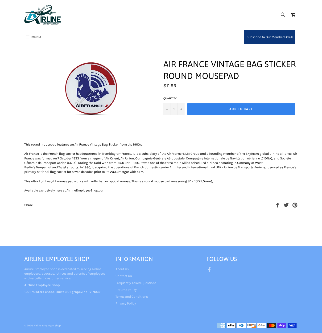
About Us (122, 269)
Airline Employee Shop (47, 325)
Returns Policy (126, 290)
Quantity (170, 98)
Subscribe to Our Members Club (270, 37)
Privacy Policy (126, 303)
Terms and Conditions (132, 297)
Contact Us (124, 276)
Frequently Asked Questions (136, 283)
